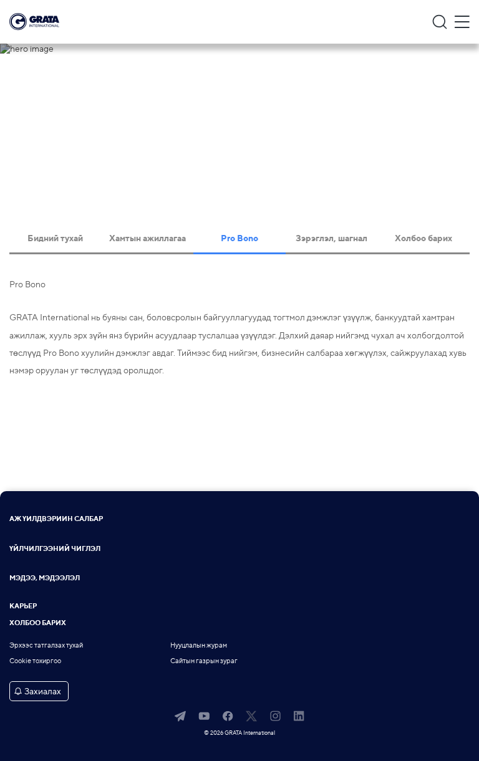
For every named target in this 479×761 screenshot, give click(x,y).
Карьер (23, 606)
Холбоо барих (423, 238)
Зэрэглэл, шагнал (331, 238)
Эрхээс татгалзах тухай (46, 645)
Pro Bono (239, 238)
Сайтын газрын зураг (204, 661)
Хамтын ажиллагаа (147, 238)
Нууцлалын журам (198, 645)
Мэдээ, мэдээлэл (44, 578)
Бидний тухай (55, 238)
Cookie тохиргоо (35, 661)
